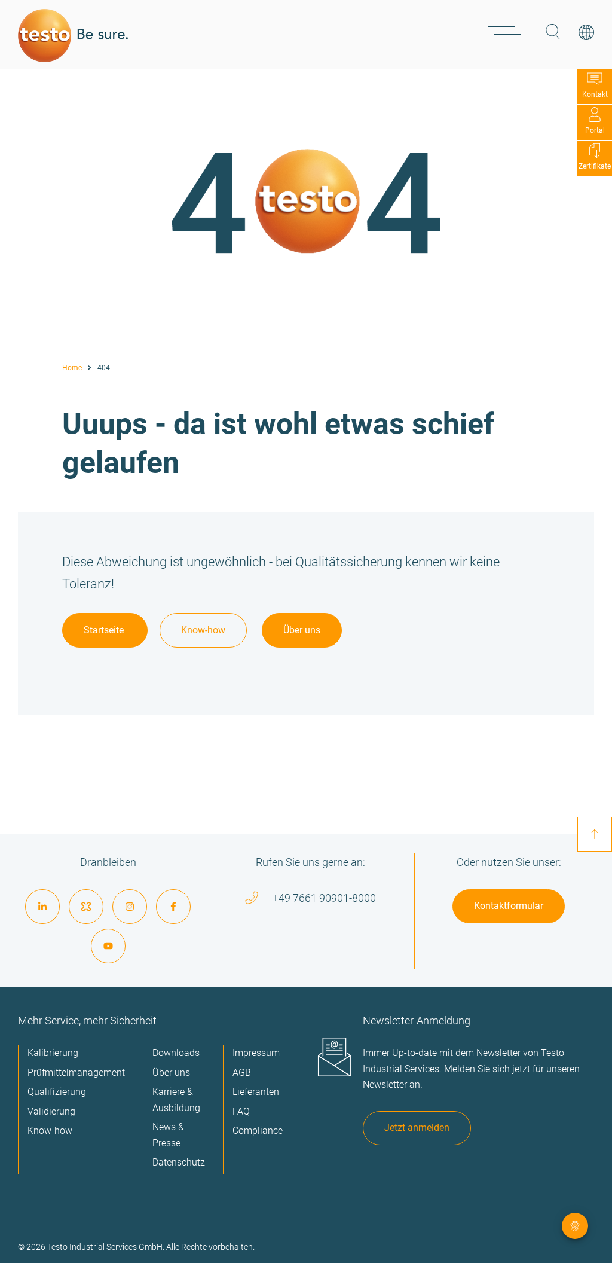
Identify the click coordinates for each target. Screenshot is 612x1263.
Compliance (257, 1130)
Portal (595, 130)
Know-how (203, 630)
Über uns (301, 630)
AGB (241, 1072)
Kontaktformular (508, 905)
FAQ (241, 1111)
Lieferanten (255, 1091)
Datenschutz (178, 1162)
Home (72, 368)
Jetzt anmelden (416, 1127)
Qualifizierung (56, 1091)
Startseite (105, 630)
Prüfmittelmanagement (76, 1072)
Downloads (176, 1052)
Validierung (51, 1111)
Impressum (256, 1052)
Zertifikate (595, 166)
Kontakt (595, 94)
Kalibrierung (52, 1052)
